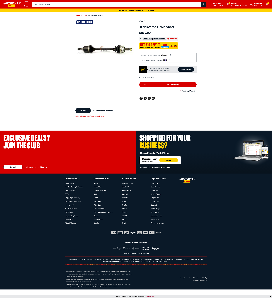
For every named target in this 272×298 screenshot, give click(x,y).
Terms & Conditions (194, 278)
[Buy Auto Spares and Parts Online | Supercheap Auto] (12, 4)
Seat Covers (155, 187)
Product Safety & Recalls (74, 187)
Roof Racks (155, 212)
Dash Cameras (156, 216)
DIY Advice (69, 212)
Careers (97, 216)
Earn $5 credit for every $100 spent (136, 10)
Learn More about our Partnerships (136, 253)
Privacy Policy (150, 296)
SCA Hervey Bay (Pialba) (238, 5)
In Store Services (100, 190)
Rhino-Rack (126, 190)
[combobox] (144, 84)
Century (125, 205)
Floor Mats (155, 219)
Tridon (124, 212)
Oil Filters (154, 190)
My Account (69, 205)
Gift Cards (97, 201)
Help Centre (69, 183)
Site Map (204, 278)
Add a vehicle (186, 69)
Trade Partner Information (103, 212)
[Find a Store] (228, 4)
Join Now (12, 167)
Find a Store (98, 187)
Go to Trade (165, 167)
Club (95, 194)
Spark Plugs (155, 208)
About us (97, 183)
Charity (96, 223)
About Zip (69, 219)
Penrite (125, 198)
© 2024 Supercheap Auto (199, 281)
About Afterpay (71, 223)
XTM (124, 201)
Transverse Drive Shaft (95, 16)
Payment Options (71, 216)
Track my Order (71, 208)
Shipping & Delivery (72, 198)
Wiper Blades (156, 194)
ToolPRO (125, 187)
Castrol (125, 194)
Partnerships (98, 219)
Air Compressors (157, 223)
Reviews (83, 110)
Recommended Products (103, 110)
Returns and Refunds (73, 201)
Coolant (154, 205)
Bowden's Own (127, 183)
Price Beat (97, 205)
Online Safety (70, 190)
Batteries (154, 183)
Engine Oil (155, 198)
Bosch (124, 208)
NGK (124, 223)
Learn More (173, 47)
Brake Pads (155, 201)
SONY (124, 216)
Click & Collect (99, 208)
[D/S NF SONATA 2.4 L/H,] (104, 49)
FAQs (67, 194)
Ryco (124, 219)
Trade (96, 198)
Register (169, 160)
